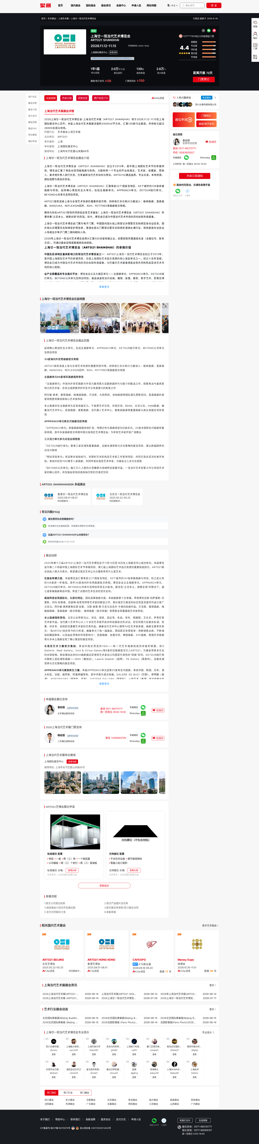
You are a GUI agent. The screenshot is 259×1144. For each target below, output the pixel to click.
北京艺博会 (48, 963)
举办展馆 (32, 135)
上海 (60, 141)
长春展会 (111, 1104)
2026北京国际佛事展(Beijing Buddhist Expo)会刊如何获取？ (119, 1018)
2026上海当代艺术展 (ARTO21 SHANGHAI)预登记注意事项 (61, 998)
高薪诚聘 (90, 1119)
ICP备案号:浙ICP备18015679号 (55, 1128)
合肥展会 (90, 1100)
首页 (60, 5)
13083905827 (187, 152)
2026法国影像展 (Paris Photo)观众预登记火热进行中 (119, 1022)
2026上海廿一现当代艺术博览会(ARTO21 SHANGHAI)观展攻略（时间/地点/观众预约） (178, 998)
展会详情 (32, 103)
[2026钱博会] (197, 944)
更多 (211, 985)
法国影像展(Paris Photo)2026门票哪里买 (178, 1022)
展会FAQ (32, 128)
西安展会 (195, 1100)
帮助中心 (60, 1119)
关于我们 (45, 1119)
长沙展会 (70, 1100)
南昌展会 (174, 1100)
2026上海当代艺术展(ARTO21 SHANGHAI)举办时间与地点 (61, 994)
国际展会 (91, 5)
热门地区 (51, 1092)
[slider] (184, 53)
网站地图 (151, 5)
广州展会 (195, 1104)
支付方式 (121, 1119)
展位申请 (32, 141)
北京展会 (111, 1100)
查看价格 (72, 870)
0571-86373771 (114, 708)
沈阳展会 (49, 1104)
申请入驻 (136, 5)
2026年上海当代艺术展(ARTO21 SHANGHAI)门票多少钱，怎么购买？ (178, 994)
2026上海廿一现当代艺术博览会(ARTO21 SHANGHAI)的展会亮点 (119, 998)
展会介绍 (32, 109)
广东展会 (90, 1104)
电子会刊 (32, 116)
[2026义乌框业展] (152, 944)
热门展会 (84, 1092)
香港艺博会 (93, 963)
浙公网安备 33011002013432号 (95, 1128)
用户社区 (32, 96)
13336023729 (118, 737)
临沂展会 (153, 1100)
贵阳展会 (132, 1104)
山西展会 (174, 1104)
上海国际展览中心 (99, 52)
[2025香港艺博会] (106, 944)
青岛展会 (132, 1100)
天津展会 (70, 1104)
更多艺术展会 (209, 925)
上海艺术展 (63, 18)
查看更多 (104, 286)
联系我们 (75, 1119)
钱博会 (181, 963)
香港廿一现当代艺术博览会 (73, 494)
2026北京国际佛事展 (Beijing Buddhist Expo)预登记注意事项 (61, 1022)
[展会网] (45, 5)
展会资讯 (106, 5)
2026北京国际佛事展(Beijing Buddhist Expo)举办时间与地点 (178, 1018)
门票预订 (204, 79)
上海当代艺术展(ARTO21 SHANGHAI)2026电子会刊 (119, 994)
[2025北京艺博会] (61, 944)
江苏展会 (153, 1104)
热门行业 (68, 1092)
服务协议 (105, 1119)
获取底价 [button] (104, 885)
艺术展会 (52, 18)
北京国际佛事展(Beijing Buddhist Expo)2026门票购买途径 (61, 1018)
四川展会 (49, 1100)
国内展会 (75, 5)
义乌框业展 (144, 964)
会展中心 (121, 5)
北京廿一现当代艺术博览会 (125, 494)
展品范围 (32, 122)
